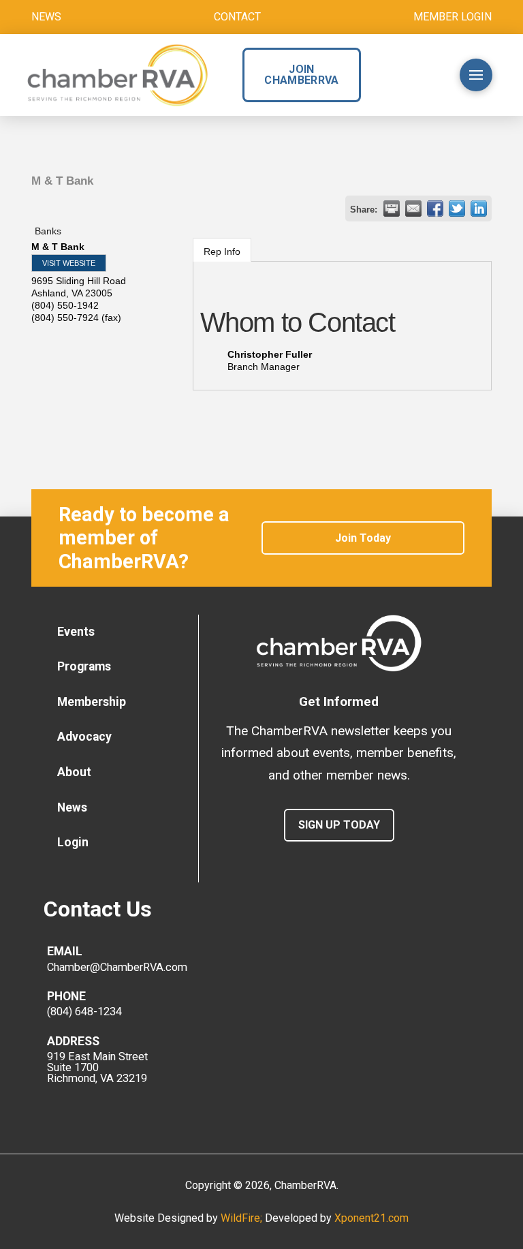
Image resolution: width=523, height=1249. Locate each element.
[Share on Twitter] (457, 208)
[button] (421, 75)
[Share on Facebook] (435, 208)
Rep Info (222, 251)
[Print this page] (391, 208)
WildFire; (243, 1218)
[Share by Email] (413, 208)
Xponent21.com (371, 1218)
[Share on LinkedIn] (479, 208)
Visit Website (68, 263)
